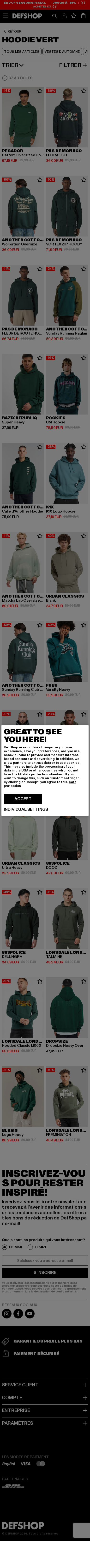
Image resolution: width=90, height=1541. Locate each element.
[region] (45, 770)
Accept (22, 799)
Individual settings (26, 809)
